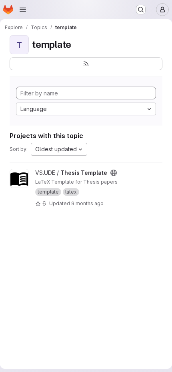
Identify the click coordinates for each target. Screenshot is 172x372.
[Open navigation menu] (22, 9)
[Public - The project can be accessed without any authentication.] (113, 173)
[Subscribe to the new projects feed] (86, 63)
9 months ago (87, 203)
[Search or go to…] (141, 9)
